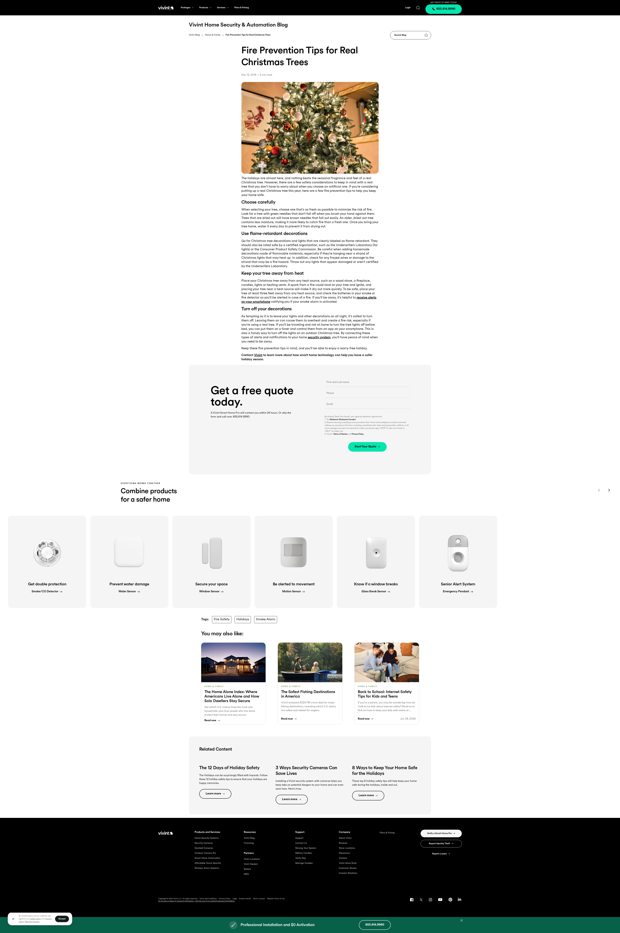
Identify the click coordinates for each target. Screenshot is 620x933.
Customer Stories (347, 868)
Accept (62, 919)
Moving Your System (305, 848)
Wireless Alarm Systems (207, 868)
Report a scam (439, 854)
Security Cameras (204, 843)
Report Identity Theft (439, 843)
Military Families (303, 853)
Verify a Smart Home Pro (439, 833)
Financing (249, 843)
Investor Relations (348, 873)
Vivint (258, 355)
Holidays (242, 619)
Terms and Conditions (208, 899)
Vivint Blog (194, 35)
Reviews (343, 843)
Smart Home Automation (207, 858)
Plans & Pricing (241, 7)
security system (319, 337)
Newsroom (344, 853)
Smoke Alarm (265, 619)
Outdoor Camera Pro (205, 853)
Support (299, 838)
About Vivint (345, 838)
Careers (343, 858)
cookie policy (35, 919)
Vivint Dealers (251, 864)
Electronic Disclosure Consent (343, 420)
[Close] (13, 918)
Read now (210, 720)
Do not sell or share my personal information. (176, 901)
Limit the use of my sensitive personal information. (215, 901)
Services (221, 7)
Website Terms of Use (276, 899)
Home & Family (212, 35)
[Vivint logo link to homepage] (165, 7)
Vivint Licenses (259, 899)
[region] (40, 918)
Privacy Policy (358, 434)
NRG (246, 874)
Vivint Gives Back (347, 863)
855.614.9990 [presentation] (445, 9)
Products (203, 7)
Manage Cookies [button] (32, 922)
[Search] (426, 36)
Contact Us (301, 843)
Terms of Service (340, 434)
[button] (47, 562)
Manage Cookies (304, 863)
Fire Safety (222, 619)
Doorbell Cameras (204, 848)
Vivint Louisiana (252, 859)
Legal (234, 899)
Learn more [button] (213, 793)
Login (408, 7)
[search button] (418, 7)
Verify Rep (300, 858)
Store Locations (347, 848)
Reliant (247, 869)
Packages (185, 7)
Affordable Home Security (208, 863)
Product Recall (245, 899)
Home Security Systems (207, 838)
